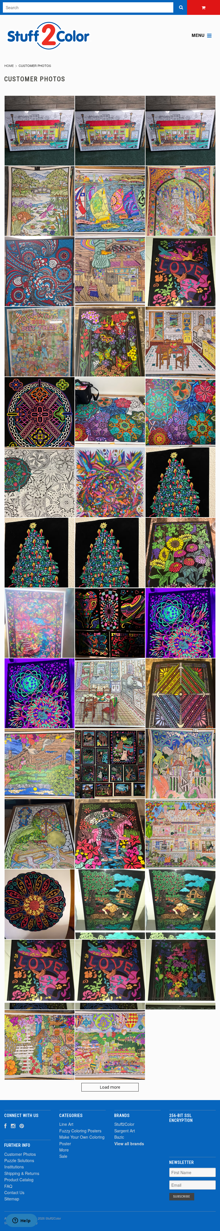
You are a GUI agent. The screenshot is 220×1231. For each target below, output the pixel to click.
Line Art (66, 1124)
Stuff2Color (124, 1124)
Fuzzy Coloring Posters (80, 1131)
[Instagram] (13, 1126)
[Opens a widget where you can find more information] (21, 1221)
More (64, 1150)
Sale (63, 1156)
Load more (110, 1087)
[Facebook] (5, 1126)
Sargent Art (124, 1131)
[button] (192, 1136)
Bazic (119, 1137)
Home (9, 65)
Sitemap (11, 1199)
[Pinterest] (21, 1126)
